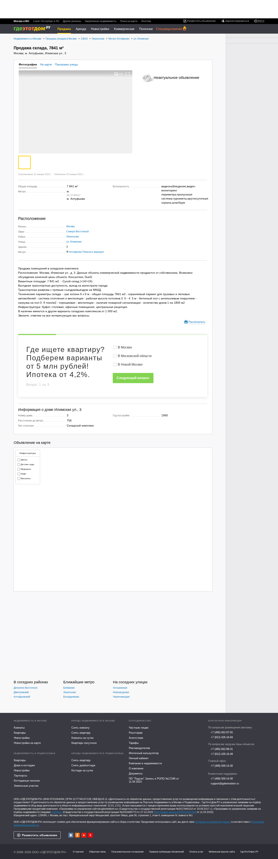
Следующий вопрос (133, 378)
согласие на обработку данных (213, 821)
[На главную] (33, 28)
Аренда (81, 29)
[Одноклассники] (77, 835)
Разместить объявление (39, 835)
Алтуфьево (75, 251)
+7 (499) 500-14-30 (222, 765)
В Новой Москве (130, 364)
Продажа (64, 29)
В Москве (125, 347)
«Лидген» (56, 812)
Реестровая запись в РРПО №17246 (175, 812)
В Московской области (135, 356)
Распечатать (196, 321)
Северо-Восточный (77, 231)
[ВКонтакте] (70, 835)
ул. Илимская (74, 241)
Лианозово (72, 236)
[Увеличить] (128, 73)
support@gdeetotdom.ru (225, 783)
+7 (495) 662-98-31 (222, 749)
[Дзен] (90, 835)
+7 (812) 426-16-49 (222, 753)
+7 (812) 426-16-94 (222, 737)
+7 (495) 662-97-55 (222, 732)
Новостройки (100, 29)
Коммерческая (124, 29)
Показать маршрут (93, 251)
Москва (70, 226)
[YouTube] (83, 835)
